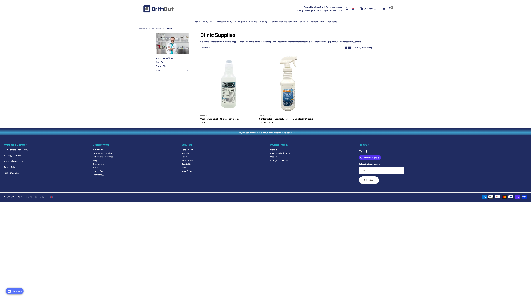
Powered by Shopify (38, 197)
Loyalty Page (98, 171)
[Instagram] (360, 151)
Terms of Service (11, 173)
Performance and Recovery (284, 21)
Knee (184, 167)
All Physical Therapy (279, 160)
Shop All (304, 21)
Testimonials (98, 164)
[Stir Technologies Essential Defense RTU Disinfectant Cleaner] (287, 83)
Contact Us (18, 161)
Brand (197, 21)
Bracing (263, 21)
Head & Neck (187, 149)
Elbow (184, 157)
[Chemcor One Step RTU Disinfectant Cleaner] (228, 83)
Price (158, 70)
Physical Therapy (224, 21)
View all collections (164, 58)
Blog (95, 160)
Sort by (358, 47)
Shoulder (185, 153)
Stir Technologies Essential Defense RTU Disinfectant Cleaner (286, 119)
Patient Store (317, 21)
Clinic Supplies (156, 28)
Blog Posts (332, 21)
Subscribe (368, 180)
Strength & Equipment (246, 21)
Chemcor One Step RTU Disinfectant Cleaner (220, 119)
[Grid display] (346, 48)
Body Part (207, 21)
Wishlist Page (99, 174)
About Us (8, 161)
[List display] (349, 48)
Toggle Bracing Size (188, 66)
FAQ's (95, 167)
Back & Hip (186, 164)
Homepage (143, 28)
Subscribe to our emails (369, 164)
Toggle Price (188, 70)
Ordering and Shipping (102, 153)
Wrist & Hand (187, 160)
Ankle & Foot (187, 171)
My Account (98, 149)
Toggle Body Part (188, 62)
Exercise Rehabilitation (280, 153)
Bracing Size (161, 66)
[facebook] (366, 151)
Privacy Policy (10, 167)
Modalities (274, 149)
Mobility (274, 157)
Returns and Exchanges (103, 157)
